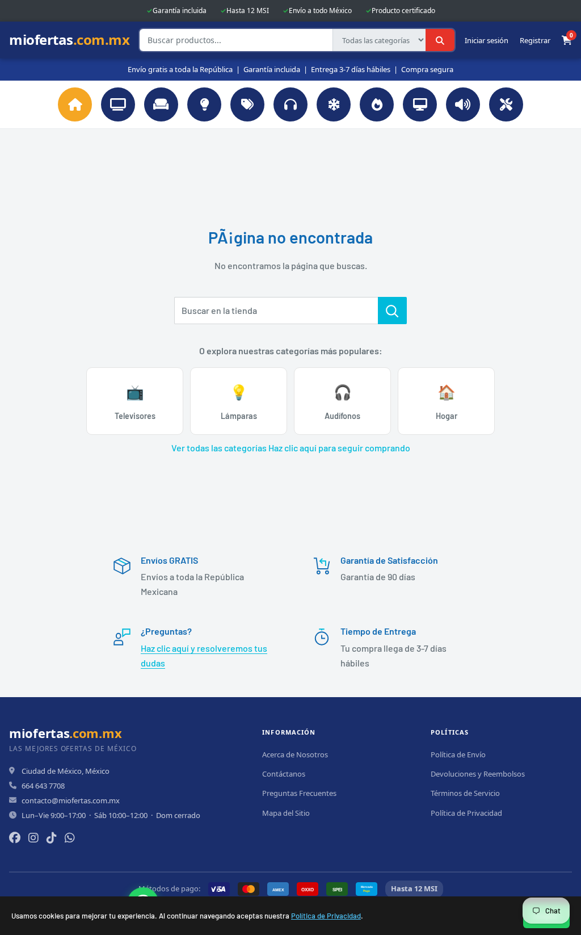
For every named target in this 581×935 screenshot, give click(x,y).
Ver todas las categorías (219, 447)
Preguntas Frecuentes (299, 793)
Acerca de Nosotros (295, 754)
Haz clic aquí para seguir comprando (339, 447)
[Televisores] (118, 104)
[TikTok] (52, 837)
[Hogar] (161, 104)
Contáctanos (283, 774)
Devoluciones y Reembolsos (478, 774)
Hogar (446, 402)
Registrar (535, 40)
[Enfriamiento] (334, 104)
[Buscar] (440, 40)
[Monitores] (420, 104)
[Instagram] (33, 837)
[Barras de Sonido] (463, 104)
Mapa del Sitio (286, 813)
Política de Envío (458, 754)
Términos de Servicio (465, 793)
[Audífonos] (290, 104)
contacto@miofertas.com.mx (71, 800)
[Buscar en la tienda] (392, 310)
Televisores (135, 402)
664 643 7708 (43, 786)
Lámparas (239, 402)
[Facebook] (14, 837)
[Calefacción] (377, 104)
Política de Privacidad (326, 915)
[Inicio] (75, 104)
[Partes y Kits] (506, 104)
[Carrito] (567, 40)
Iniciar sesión (486, 40)
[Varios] (247, 104)
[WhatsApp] (70, 837)
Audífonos (342, 402)
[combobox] (236, 40)
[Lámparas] (204, 104)
